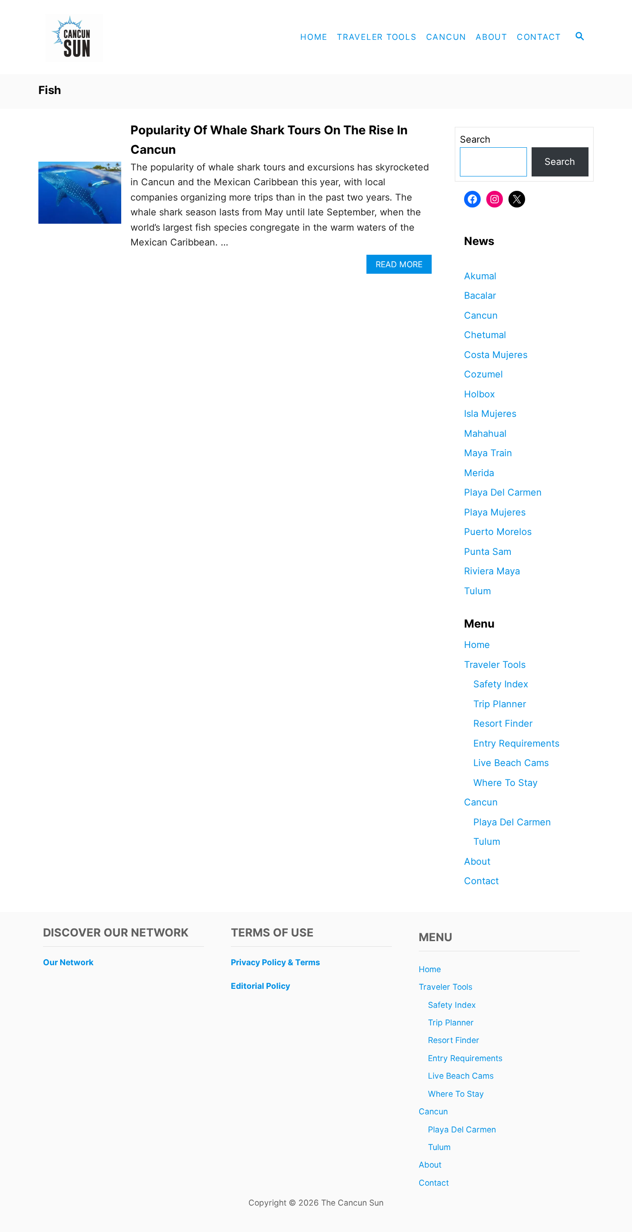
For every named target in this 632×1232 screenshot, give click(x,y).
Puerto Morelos (498, 531)
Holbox (479, 394)
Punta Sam (487, 551)
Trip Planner (499, 704)
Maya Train (488, 453)
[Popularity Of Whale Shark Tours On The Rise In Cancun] (79, 197)
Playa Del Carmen (503, 492)
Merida (479, 472)
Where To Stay (505, 782)
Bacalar (480, 295)
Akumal (480, 276)
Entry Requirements (516, 743)
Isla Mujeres (490, 413)
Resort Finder (503, 723)
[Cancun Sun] (121, 37)
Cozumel (483, 374)
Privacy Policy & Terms (275, 962)
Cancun (481, 315)
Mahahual (485, 433)
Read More (403, 266)
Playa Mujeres (495, 512)
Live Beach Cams (511, 762)
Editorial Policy (260, 986)
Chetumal (485, 334)
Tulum (477, 591)
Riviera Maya (492, 571)
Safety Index (500, 684)
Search (475, 139)
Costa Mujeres (495, 354)
